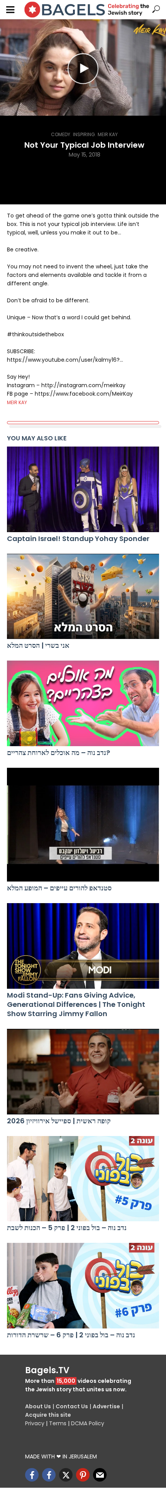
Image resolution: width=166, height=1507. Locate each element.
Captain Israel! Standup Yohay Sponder (78, 538)
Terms (57, 1423)
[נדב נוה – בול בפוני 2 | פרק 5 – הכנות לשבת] (83, 1179)
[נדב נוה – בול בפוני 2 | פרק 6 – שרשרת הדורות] (83, 1285)
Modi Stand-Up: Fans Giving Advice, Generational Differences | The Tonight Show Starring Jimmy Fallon (76, 1004)
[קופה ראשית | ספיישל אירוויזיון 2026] (83, 1071)
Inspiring (84, 134)
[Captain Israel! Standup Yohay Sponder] (83, 489)
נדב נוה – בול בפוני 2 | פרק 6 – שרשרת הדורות (71, 1335)
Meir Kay (108, 134)
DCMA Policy (87, 1423)
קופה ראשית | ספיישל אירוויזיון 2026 (59, 1121)
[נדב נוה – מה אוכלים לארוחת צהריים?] (83, 703)
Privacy (34, 1423)
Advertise (106, 1406)
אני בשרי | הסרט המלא (38, 645)
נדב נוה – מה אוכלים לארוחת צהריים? (58, 752)
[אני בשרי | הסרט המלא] (83, 596)
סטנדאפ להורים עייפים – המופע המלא (59, 888)
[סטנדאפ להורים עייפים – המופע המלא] (83, 825)
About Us (38, 1406)
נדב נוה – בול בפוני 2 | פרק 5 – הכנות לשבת (67, 1227)
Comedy (60, 134)
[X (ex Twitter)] (66, 1475)
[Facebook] (32, 1475)
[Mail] (100, 1475)
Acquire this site (48, 1415)
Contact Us (72, 1406)
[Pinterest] (83, 1475)
